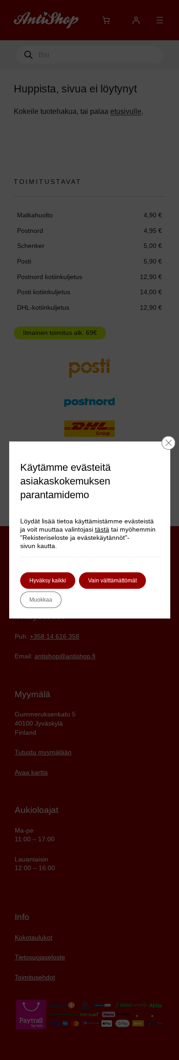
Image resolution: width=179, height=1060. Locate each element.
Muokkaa (40, 600)
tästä (102, 529)
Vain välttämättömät (112, 580)
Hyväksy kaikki (47, 580)
